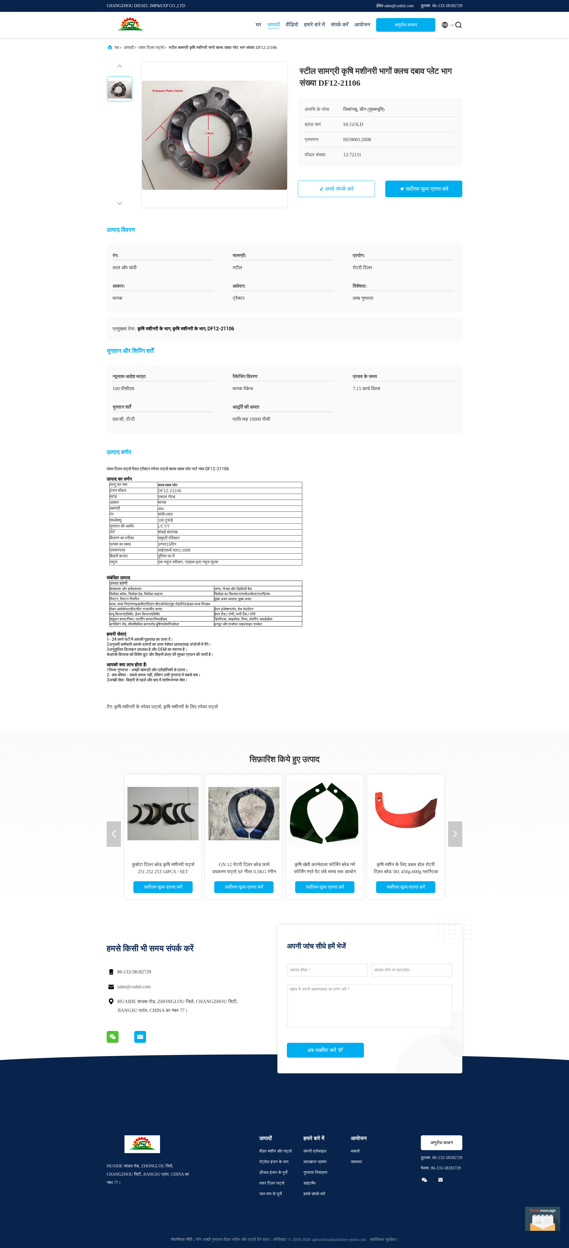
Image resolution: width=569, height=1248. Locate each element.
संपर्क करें (340, 25)
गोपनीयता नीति (181, 1239)
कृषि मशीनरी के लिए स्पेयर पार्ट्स (190, 706)
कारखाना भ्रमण (315, 1162)
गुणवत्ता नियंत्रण (315, 1172)
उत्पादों (273, 25)
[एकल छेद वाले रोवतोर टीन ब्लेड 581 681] (433, 813)
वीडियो (292, 25)
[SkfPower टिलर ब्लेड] (272, 813)
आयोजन (362, 25)
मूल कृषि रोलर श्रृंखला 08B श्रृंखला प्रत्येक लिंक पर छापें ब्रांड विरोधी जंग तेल (191, 871)
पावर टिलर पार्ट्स (151, 47)
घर (258, 25)
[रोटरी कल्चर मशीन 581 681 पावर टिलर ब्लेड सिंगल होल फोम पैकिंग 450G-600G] (353, 813)
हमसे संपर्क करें (339, 189)
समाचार (356, 1162)
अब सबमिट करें (322, 1050)
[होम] (130, 25)
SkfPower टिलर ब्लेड (272, 864)
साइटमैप (309, 1183)
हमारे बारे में (314, 25)
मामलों (355, 1151)
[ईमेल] (147, 1041)
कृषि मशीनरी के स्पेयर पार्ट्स (137, 706)
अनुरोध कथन (405, 24)
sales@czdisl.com (134, 986)
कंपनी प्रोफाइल (314, 1151)
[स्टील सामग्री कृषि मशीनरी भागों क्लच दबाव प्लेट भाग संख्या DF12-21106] (214, 135)
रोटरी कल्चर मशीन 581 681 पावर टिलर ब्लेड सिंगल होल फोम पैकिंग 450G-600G (353, 871)
